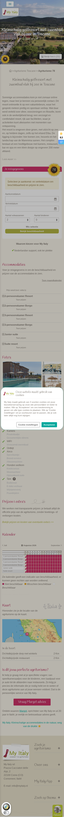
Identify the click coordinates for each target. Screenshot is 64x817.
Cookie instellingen (28, 425)
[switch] (6, 812)
